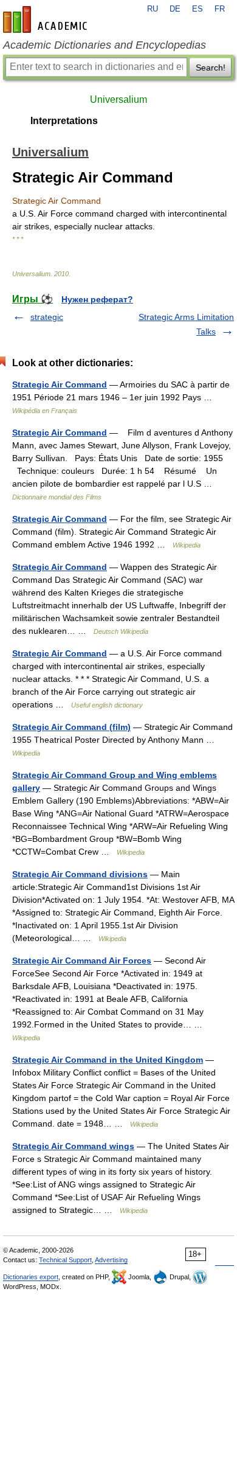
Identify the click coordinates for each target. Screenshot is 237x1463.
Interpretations (64, 121)
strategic (46, 317)
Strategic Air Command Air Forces (81, 960)
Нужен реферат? (97, 299)
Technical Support (65, 1259)
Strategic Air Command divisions (80, 874)
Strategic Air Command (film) (71, 727)
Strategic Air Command (59, 384)
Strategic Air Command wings (73, 1146)
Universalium (118, 99)
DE (175, 9)
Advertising (111, 1259)
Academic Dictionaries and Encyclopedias (104, 45)
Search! (210, 67)
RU (152, 9)
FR (220, 9)
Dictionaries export (30, 1277)
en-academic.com (47, 19)
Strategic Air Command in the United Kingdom (107, 1060)
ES (197, 9)
